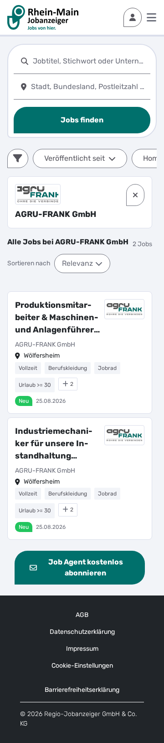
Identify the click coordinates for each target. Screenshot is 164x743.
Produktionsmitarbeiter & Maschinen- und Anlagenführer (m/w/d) (56, 318)
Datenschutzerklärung (82, 632)
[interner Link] (42, 17)
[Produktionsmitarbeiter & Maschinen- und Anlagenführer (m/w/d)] (80, 352)
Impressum (82, 649)
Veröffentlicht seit (74, 158)
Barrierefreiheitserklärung (82, 690)
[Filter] (17, 158)
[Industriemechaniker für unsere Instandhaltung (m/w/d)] (80, 478)
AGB (82, 615)
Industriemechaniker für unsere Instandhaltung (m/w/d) (53, 444)
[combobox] (90, 61)
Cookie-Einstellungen (82, 665)
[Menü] (151, 17)
